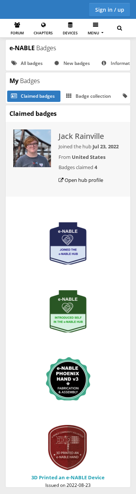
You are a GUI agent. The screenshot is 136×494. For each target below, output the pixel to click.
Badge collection (92, 96)
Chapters (43, 32)
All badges (31, 63)
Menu (94, 32)
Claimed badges (37, 96)
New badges (76, 63)
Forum (17, 32)
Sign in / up (109, 9)
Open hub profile (83, 180)
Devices (70, 32)
